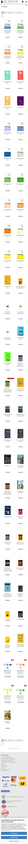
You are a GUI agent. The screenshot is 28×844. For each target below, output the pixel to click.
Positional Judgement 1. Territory (20, 595)
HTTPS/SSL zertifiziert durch (15, 796)
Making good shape (20, 517)
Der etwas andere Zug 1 (7, 82)
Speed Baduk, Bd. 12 (20, 261)
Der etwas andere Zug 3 (7, 108)
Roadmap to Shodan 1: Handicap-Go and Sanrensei (20, 365)
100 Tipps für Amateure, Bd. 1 (7, 312)
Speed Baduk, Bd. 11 (7, 261)
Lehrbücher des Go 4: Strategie (7, 415)
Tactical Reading (20, 619)
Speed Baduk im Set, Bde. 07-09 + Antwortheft (20, 697)
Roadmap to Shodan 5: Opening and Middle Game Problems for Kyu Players (7, 595)
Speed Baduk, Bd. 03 (7, 236)
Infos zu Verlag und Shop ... (6, 757)
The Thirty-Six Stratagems (20, 466)
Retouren (3, 763)
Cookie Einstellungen (5, 770)
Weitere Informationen (14, 841)
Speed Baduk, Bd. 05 (20, 133)
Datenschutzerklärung (5, 830)
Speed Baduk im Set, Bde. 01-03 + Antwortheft (20, 672)
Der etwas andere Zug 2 (20, 82)
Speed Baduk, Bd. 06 (7, 159)
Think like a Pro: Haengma (20, 492)
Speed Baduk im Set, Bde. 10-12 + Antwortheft (7, 697)
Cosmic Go (7, 465)
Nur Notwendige (14, 837)
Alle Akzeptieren (14, 833)
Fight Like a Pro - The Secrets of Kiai (20, 543)
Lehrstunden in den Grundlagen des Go (20, 287)
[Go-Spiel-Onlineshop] (9, 2)
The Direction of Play (7, 287)
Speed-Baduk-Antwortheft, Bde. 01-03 (7, 58)
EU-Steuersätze (4, 765)
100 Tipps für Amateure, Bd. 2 (20, 312)
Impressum (3, 768)
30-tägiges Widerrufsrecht (12, 806)
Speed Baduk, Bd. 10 (20, 236)
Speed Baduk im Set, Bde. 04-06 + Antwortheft (7, 672)
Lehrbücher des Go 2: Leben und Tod (20, 415)
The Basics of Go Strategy (7, 543)
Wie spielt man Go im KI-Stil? (7, 440)
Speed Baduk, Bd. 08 (7, 185)
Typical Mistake (7, 516)
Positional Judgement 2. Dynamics (7, 646)
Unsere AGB (3, 767)
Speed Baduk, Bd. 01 (7, 210)
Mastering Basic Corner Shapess (20, 645)
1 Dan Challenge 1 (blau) (20, 338)
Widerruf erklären (5, 791)
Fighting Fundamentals (7, 620)
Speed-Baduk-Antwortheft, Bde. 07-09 (20, 32)
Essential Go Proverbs (7, 722)
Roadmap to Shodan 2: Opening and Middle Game (7, 390)
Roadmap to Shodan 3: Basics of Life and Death (7, 493)
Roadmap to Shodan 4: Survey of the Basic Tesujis (7, 569)
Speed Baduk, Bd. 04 (7, 133)
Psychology (20, 107)
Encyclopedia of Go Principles (20, 568)
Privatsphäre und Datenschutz (7, 760)
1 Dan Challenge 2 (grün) (7, 364)
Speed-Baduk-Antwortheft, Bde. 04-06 (7, 32)
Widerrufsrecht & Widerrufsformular (8, 762)
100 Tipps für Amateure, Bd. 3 (7, 338)
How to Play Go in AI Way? (20, 440)
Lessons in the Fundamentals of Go (20, 390)
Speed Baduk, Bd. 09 (20, 185)
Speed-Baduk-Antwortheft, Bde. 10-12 (20, 58)
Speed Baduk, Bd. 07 (20, 159)
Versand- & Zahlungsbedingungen (8, 758)
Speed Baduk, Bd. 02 (20, 210)
